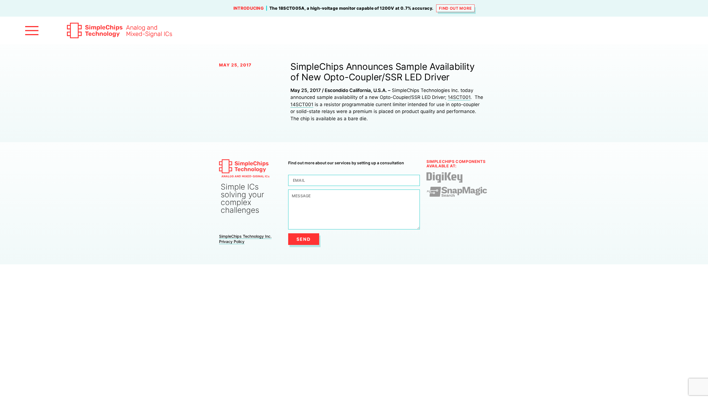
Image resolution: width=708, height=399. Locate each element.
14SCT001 (459, 97)
